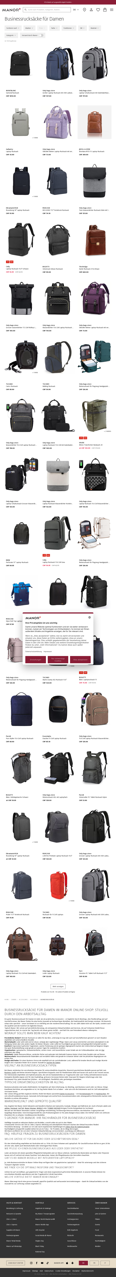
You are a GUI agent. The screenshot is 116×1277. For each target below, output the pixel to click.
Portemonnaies (85, 1094)
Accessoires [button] (23, 999)
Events (97, 1224)
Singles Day (39, 1241)
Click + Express (11, 1224)
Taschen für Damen (53, 1063)
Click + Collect (11, 1219)
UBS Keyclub (40, 1230)
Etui (103, 1050)
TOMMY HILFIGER (54, 1108)
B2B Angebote (72, 1230)
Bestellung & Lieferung (14, 1208)
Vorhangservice (73, 1219)
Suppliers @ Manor (13, 1230)
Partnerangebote (73, 1224)
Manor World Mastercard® (45, 1219)
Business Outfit (10, 1072)
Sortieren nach (11, 28)
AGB (41, 1271)
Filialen (97, 1219)
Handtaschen (101, 1094)
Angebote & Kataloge (43, 1208)
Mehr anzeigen (58, 986)
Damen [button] (13, 999)
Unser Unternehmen (102, 1208)
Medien (97, 1246)
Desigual (14, 1108)
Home (7, 999)
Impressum (26, 1271)
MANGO (40, 1108)
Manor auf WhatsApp (14, 1246)
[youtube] (42, 1263)
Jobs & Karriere (100, 1214)
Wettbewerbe (72, 1246)
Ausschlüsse (71, 1241)
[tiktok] (47, 1263)
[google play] (72, 1263)
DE (74, 10)
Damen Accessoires (66, 1094)
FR (94, 1263)
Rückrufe (70, 1235)
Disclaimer (76, 1271)
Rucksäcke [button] (34, 999)
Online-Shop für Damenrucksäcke (77, 1127)
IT (105, 1263)
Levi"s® (21, 1108)
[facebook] (36, 1263)
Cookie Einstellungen (63, 1271)
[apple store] (67, 1263)
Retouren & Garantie (13, 1214)
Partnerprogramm (12, 1235)
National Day (40, 1252)
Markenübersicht (87, 1271)
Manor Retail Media (13, 1241)
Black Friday (39, 1246)
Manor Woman (30, 1108)
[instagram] (31, 1263)
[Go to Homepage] (11, 9)
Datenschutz (49, 1271)
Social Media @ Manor (43, 1235)
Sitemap (35, 1271)
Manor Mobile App (42, 1224)
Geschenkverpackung (75, 1214)
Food (97, 1230)
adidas (7, 1108)
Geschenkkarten (73, 1208)
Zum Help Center (15, 1263)
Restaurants (99, 1235)
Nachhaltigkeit (100, 1241)
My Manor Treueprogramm (45, 1214)
